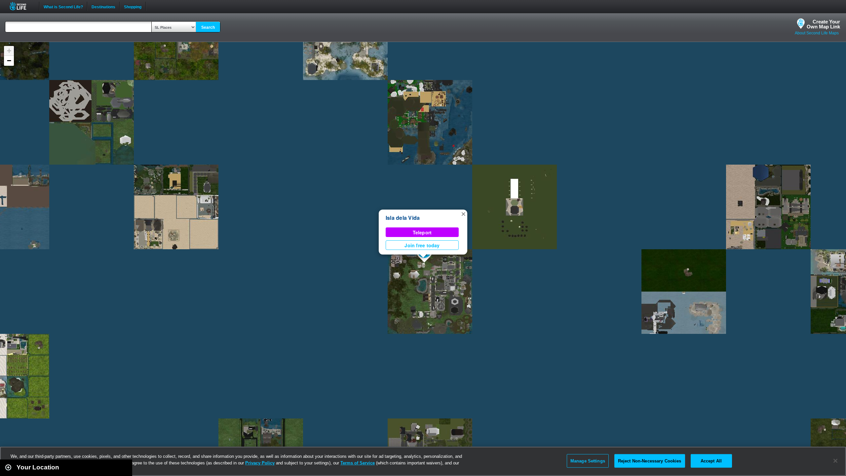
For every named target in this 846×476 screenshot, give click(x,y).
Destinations (103, 6)
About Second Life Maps (817, 33)
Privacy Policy (260, 462)
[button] (463, 214)
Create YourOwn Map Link (823, 24)
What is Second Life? (63, 6)
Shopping (132, 6)
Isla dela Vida (403, 217)
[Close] (835, 461)
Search (208, 27)
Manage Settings (587, 460)
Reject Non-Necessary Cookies (649, 460)
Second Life (21, 6)
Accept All (711, 460)
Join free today (422, 245)
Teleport (422, 232)
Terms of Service (357, 462)
